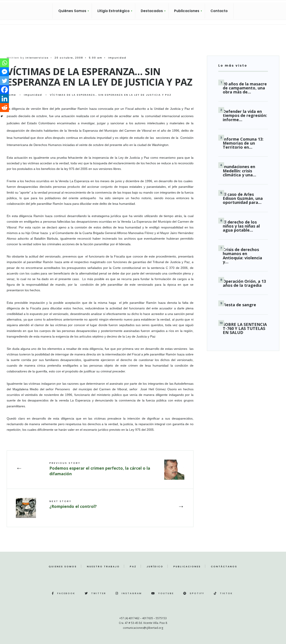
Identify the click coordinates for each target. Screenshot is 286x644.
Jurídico (155, 566)
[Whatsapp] (4, 62)
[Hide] (2, 116)
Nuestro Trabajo (103, 566)
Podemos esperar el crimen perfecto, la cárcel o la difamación (99, 468)
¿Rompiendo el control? (73, 504)
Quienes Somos (63, 566)
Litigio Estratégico (113, 10)
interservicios (37, 57)
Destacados (152, 10)
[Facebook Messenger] (4, 71)
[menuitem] (72, 11)
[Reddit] (4, 107)
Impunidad (117, 57)
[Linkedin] (4, 98)
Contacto (219, 10)
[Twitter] (4, 80)
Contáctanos (224, 566)
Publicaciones (186, 10)
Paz (133, 566)
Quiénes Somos (72, 10)
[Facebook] (4, 89)
